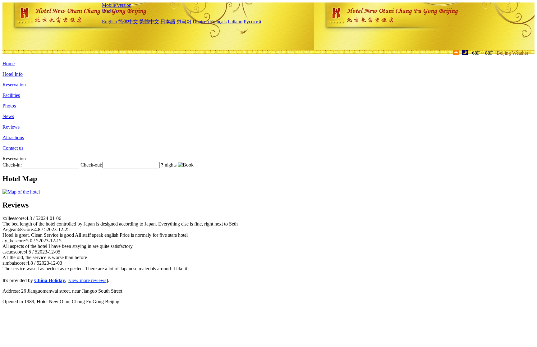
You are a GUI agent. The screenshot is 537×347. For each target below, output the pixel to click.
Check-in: (12, 164)
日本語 (167, 21)
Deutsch (201, 21)
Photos (9, 105)
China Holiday (49, 280)
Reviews (11, 127)
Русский (252, 21)
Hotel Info (12, 74)
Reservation (14, 84)
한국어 (184, 21)
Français (218, 21)
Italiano (235, 21)
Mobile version (116, 5)
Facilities (11, 95)
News (8, 116)
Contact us (12, 148)
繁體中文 (149, 21)
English (109, 10)
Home (8, 63)
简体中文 (128, 21)
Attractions (13, 137)
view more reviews (87, 280)
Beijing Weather (512, 53)
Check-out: (91, 164)
